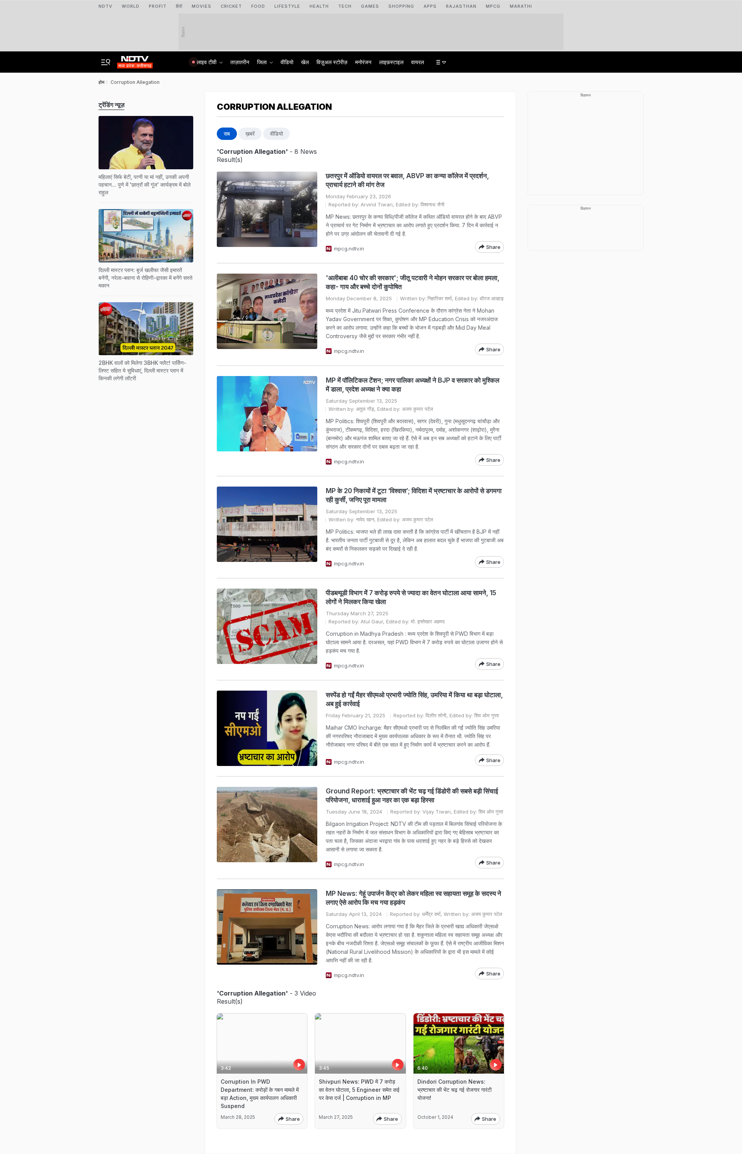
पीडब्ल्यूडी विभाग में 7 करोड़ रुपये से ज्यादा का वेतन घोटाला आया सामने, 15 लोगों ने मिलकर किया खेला (411, 597)
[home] (135, 59)
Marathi (521, 6)
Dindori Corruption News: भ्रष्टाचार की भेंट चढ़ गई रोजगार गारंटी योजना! (454, 1089)
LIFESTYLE (287, 6)
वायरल (417, 62)
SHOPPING (401, 6)
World (131, 6)
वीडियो (287, 62)
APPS (430, 6)
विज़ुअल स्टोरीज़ (332, 62)
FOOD (258, 6)
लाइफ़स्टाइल (391, 62)
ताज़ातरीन (239, 62)
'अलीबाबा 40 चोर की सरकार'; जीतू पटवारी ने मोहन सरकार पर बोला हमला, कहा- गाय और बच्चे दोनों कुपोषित (412, 282)
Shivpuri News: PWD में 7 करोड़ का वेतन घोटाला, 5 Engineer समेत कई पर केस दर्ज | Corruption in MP (359, 1089)
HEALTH (319, 6)
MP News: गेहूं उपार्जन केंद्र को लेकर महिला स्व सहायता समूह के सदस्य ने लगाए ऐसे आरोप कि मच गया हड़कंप (413, 898)
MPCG (493, 6)
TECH (345, 6)
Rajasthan (461, 6)
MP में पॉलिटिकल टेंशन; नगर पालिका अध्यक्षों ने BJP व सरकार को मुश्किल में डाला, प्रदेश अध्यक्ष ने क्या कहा (412, 384)
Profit (158, 6)
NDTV (105, 6)
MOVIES (201, 6)
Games (370, 6)
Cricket (231, 6)
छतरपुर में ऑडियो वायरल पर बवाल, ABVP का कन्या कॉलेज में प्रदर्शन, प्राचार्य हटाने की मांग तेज (407, 180)
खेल (305, 62)
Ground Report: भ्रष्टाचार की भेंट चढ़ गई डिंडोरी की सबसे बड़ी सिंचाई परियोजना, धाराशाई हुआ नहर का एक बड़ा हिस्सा (412, 795)
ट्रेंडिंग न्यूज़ (111, 105)
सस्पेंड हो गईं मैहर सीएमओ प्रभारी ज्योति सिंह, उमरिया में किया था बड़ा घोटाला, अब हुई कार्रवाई (414, 699)
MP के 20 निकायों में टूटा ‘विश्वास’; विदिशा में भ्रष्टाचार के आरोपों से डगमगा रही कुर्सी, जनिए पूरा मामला (414, 495)
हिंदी (179, 6)
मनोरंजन (363, 62)
